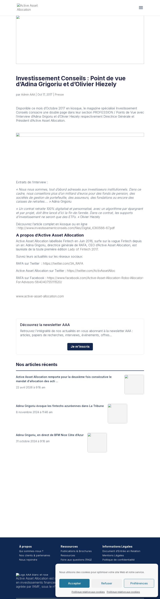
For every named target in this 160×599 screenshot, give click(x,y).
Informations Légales (117, 546)
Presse (59, 94)
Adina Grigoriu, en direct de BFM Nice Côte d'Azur (50, 435)
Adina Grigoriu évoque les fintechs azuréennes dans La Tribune (60, 406)
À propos (25, 546)
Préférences (139, 583)
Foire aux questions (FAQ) (76, 559)
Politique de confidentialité (118, 559)
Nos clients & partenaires (34, 555)
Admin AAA (28, 94)
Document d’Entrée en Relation (121, 551)
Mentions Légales (113, 555)
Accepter (74, 583)
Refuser (106, 583)
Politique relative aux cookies (88, 591)
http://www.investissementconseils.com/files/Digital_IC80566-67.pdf (66, 228)
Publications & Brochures (76, 551)
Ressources (69, 546)
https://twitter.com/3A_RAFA (63, 263)
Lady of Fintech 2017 (83, 249)
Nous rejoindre (28, 559)
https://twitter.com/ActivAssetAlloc (91, 271)
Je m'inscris (80, 346)
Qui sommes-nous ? (31, 551)
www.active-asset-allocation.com (40, 296)
